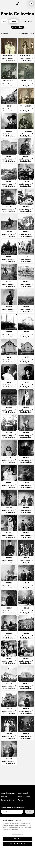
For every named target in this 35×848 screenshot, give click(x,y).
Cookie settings (17, 834)
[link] (8, 793)
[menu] (31, 3)
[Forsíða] (17, 3)
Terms (32, 33)
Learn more (15, 829)
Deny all (17, 839)
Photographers (24, 33)
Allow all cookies (17, 843)
